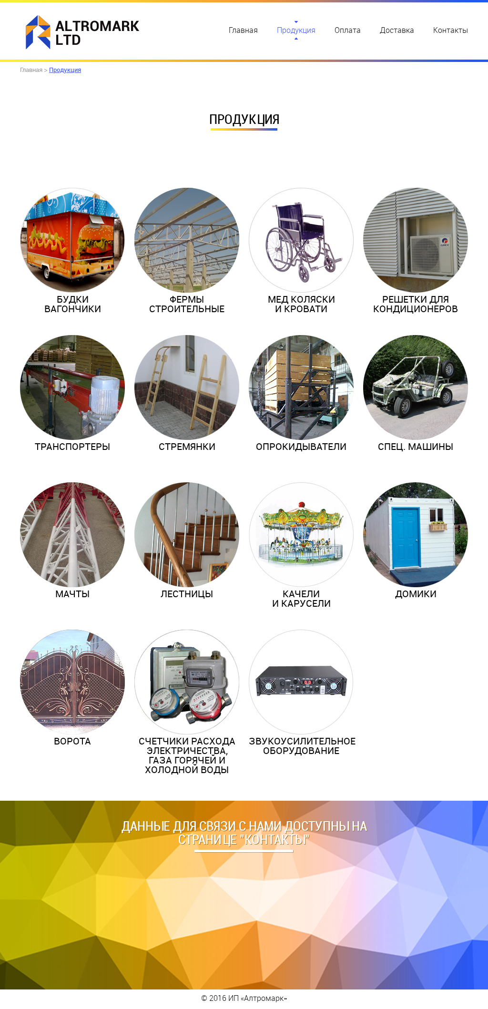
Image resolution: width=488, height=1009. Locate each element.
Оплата (348, 30)
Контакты (450, 30)
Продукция (296, 30)
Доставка (397, 30)
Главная (243, 30)
